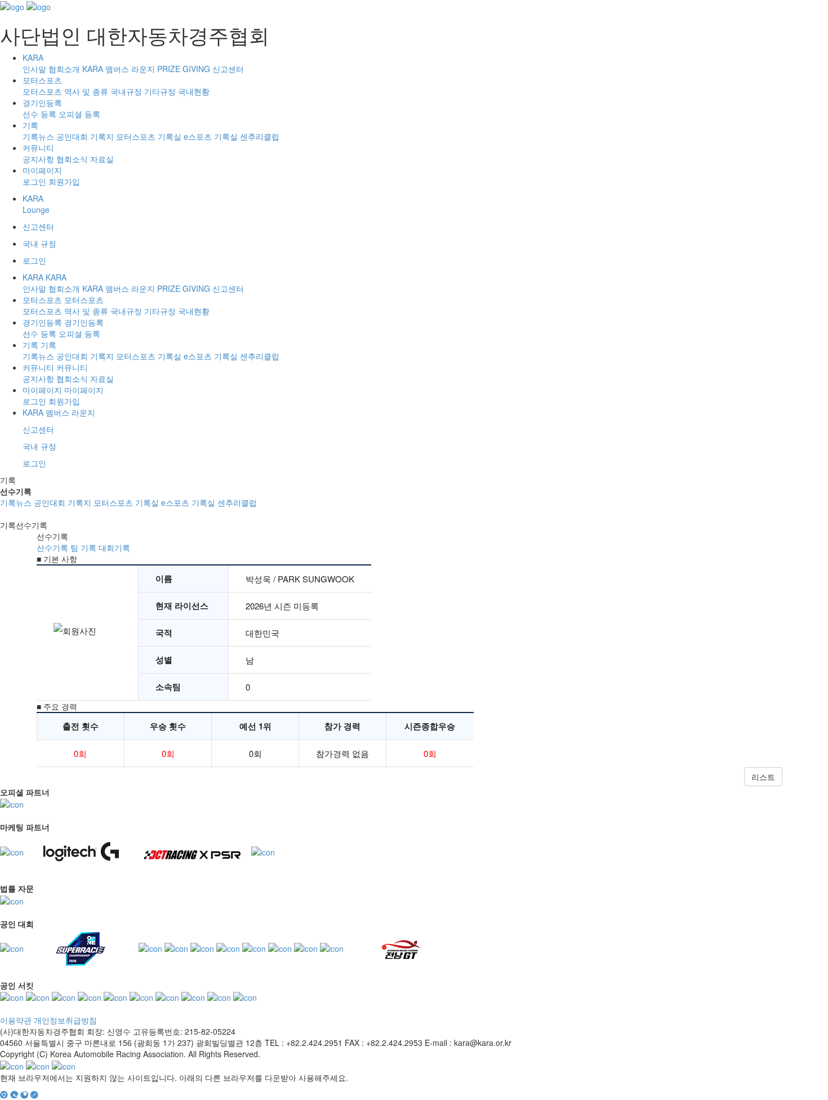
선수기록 (52, 547)
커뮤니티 (38, 147)
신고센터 (228, 68)
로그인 (34, 181)
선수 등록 (39, 113)
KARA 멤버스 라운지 (118, 68)
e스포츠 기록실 (211, 136)
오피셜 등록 (79, 113)
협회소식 (72, 158)
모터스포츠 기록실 (148, 136)
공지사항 (38, 158)
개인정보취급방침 (65, 1020)
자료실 (102, 158)
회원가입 (64, 181)
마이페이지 (42, 170)
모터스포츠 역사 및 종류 (65, 91)
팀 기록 (83, 547)
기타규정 (160, 91)
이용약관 (16, 1020)
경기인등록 (42, 102)
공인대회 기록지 (85, 136)
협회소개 (64, 68)
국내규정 (126, 91)
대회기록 (114, 547)
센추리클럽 (259, 136)
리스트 (763, 776)
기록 (30, 125)
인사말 (34, 68)
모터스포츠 (42, 80)
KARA (33, 57)
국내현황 (194, 91)
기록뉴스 (38, 136)
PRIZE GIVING (183, 68)
